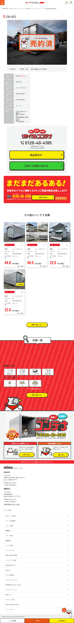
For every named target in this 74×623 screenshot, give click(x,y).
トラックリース (10, 550)
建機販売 (8, 530)
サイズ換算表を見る (33, 389)
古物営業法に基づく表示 (12, 504)
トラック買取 (9, 526)
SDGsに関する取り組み (12, 604)
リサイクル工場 (10, 599)
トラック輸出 (9, 535)
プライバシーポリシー (12, 580)
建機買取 (8, 540)
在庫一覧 (60, 455)
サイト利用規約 (10, 575)
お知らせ (8, 570)
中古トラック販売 (11, 516)
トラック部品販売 (11, 521)
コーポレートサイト (11, 590)
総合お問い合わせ (11, 565)
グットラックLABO (11, 560)
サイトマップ (9, 609)
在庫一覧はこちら (37, 325)
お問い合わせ (26, 455)
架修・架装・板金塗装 (11, 555)
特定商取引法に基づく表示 (13, 585)
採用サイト (9, 595)
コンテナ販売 (9, 545)
